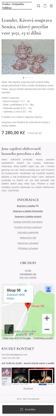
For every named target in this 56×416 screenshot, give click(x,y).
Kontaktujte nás (28, 274)
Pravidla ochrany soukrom (27, 227)
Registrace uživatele (28, 243)
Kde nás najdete (28, 277)
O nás (28, 270)
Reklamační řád (28, 237)
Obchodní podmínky (28, 232)
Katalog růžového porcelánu (28, 221)
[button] (38, 6)
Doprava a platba (26, 205)
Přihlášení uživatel (27, 248)
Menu (51, 6)
